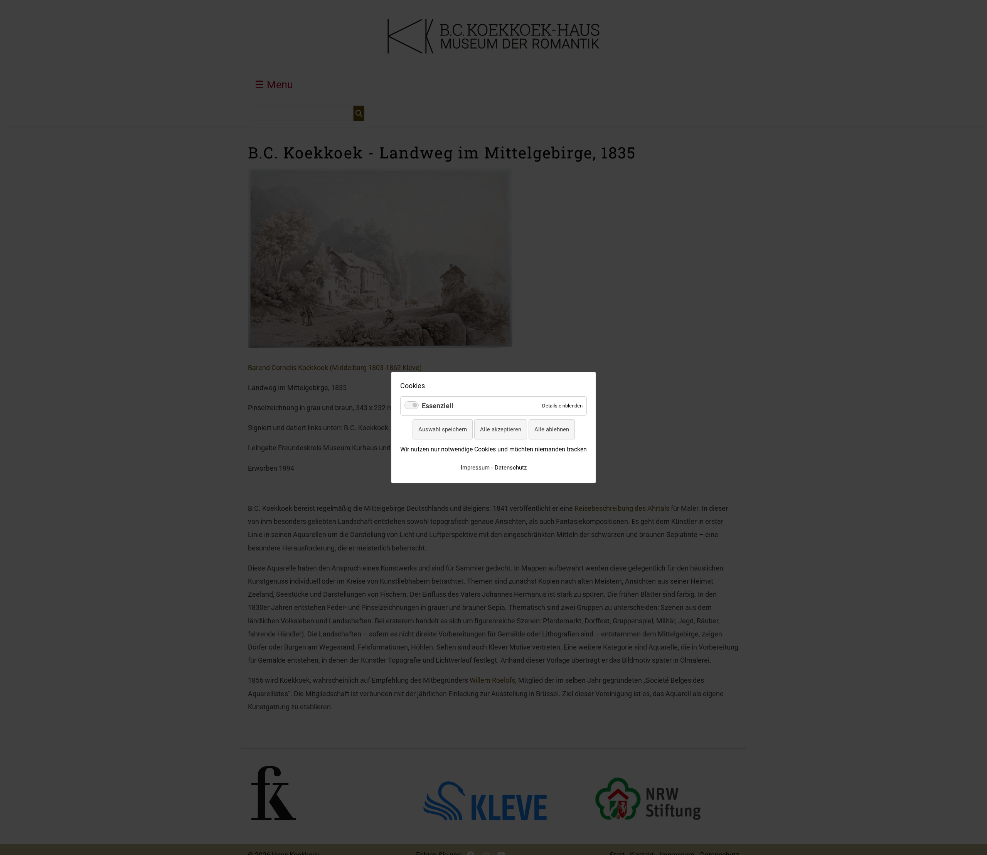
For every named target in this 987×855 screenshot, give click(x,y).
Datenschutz (511, 467)
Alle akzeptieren (500, 429)
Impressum (475, 467)
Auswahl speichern (442, 429)
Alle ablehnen (551, 429)
